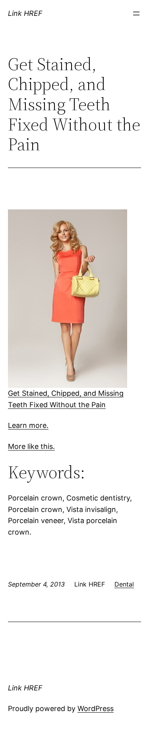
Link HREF (25, 13)
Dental (124, 584)
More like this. (31, 446)
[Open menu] (136, 13)
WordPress (95, 708)
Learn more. (28, 425)
